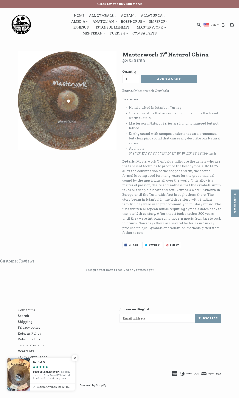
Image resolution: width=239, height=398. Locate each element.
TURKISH (120, 33)
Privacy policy (29, 327)
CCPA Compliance (32, 357)
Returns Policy (29, 333)
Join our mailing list (134, 309)
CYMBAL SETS (144, 33)
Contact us (26, 310)
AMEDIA (80, 21)
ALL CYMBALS (103, 16)
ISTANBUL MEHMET (115, 27)
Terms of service (31, 345)
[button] (74, 358)
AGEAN (129, 16)
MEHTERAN (95, 33)
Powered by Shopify (93, 385)
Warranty (26, 351)
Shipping (25, 322)
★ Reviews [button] (235, 203)
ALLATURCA (154, 16)
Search (23, 316)
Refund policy (29, 339)
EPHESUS (83, 27)
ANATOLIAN (105, 21)
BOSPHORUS (134, 21)
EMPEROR (159, 21)
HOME (79, 16)
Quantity (129, 71)
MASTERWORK (152, 27)
